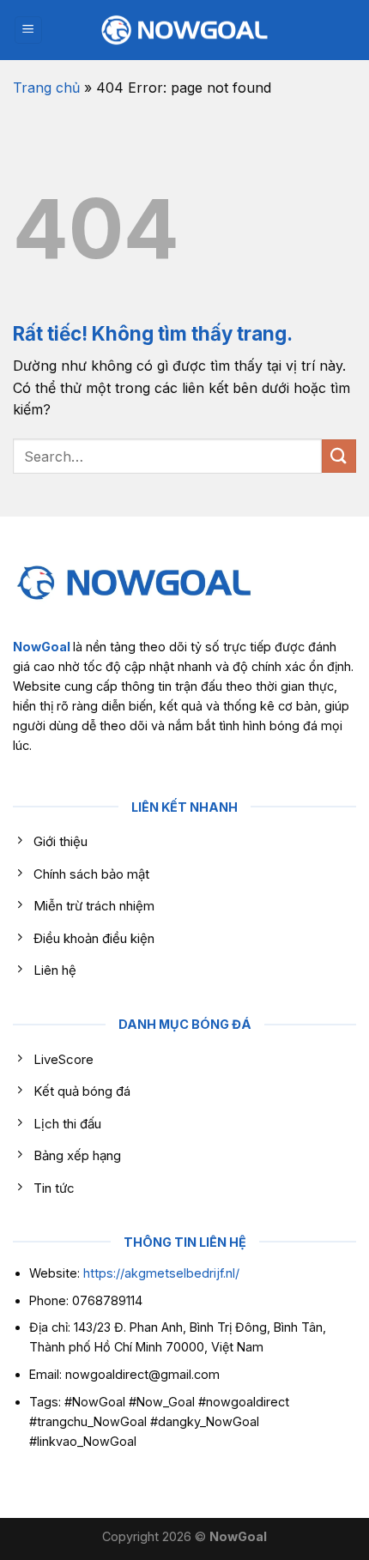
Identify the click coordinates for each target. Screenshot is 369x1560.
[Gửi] (339, 456)
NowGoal (41, 646)
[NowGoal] (184, 30)
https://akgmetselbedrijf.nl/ (161, 1273)
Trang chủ (46, 87)
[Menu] (28, 30)
